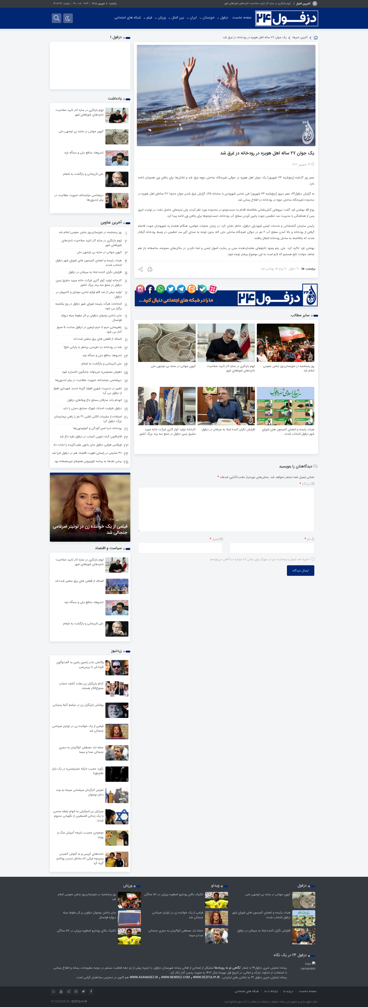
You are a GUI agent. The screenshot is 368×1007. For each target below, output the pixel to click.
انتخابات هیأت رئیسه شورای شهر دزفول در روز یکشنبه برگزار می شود (88, 306)
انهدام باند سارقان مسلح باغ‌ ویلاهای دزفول (94, 400)
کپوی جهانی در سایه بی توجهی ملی (173, 366)
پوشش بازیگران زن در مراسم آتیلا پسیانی (78, 704)
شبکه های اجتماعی (127, 17)
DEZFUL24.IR (79, 1002)
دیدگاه (305, 483)
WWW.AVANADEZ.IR (144, 977)
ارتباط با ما (271, 991)
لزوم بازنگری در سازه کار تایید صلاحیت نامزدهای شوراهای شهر (231, 368)
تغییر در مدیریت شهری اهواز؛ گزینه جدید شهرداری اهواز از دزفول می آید (87, 390)
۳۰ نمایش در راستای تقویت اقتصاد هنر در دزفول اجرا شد (87, 453)
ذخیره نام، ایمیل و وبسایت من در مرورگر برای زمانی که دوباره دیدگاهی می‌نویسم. (259, 559)
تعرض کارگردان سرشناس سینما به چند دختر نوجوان (80, 792)
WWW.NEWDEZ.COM (175, 977)
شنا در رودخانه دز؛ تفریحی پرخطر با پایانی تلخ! (93, 347)
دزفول (224, 17)
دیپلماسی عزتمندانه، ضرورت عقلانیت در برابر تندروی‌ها (79, 197)
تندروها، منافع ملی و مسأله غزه (84, 152)
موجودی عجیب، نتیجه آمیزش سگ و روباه (80, 835)
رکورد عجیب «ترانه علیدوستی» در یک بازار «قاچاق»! (78, 771)
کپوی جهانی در (283, 3)
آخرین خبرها (300, 37)
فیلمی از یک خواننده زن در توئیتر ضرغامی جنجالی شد (90, 529)
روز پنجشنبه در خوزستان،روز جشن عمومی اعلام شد (288, 368)
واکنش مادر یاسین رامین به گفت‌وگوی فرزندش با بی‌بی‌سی (80, 664)
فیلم (149, 17)
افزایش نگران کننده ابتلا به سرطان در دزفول (228, 429)
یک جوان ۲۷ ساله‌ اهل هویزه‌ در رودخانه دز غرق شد (267, 153)
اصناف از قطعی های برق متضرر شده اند (97, 338)
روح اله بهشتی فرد (272, 269)
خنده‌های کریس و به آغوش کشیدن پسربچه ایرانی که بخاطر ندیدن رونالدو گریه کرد (80, 858)
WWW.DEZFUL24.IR (206, 977)
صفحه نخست (241, 17)
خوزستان (209, 17)
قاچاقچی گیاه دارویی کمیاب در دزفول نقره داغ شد (91, 436)
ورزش (162, 17)
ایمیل (214, 539)
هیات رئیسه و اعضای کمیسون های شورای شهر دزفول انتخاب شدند (288, 431)
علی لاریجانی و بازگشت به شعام (83, 173)
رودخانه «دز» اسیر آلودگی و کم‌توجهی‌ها (97, 428)
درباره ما (288, 991)
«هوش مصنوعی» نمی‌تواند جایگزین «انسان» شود (92, 371)
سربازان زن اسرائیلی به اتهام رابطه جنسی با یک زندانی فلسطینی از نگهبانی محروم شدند (78, 816)
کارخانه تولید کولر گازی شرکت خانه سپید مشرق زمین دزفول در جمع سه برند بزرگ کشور (168, 431)
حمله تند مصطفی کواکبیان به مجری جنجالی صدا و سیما (81, 749)
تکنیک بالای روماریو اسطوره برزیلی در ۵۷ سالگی (173, 894)
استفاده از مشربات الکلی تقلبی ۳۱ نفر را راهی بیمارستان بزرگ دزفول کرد (88, 419)
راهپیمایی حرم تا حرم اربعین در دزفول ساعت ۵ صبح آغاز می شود (89, 329)
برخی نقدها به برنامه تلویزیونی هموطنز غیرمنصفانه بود (88, 461)
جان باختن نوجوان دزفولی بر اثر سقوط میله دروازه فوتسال (91, 317)
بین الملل (178, 17)
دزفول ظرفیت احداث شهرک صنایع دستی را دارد (92, 408)
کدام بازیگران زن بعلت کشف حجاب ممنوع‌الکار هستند (81, 686)
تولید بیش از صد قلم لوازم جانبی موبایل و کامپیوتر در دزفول (89, 294)
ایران (193, 17)
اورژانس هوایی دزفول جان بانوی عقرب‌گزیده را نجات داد (87, 444)
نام (308, 539)
